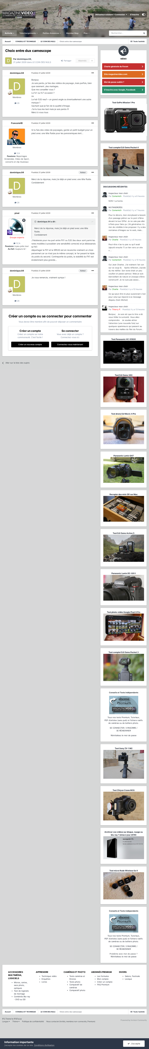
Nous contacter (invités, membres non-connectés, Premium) (70, 1021)
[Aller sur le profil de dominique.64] (8, 60)
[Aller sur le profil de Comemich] (104, 194)
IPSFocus (18, 1019)
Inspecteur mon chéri (118, 193)
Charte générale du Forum (116, 66)
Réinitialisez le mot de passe (123, 735)
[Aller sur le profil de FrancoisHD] (17, 137)
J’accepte (135, 1043)
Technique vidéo (49, 976)
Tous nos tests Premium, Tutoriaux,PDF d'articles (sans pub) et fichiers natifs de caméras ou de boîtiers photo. (123, 720)
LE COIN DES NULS (41, 62)
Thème (15, 1021)
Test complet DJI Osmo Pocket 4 (124, 147)
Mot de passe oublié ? (114, 82)
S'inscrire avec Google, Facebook (119, 90)
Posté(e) (40, 73)
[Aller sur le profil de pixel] (17, 227)
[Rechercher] (144, 33)
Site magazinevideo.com (115, 74)
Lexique (128, 979)
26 (17, 103)
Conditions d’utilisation (44, 1045)
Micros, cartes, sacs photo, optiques (21, 985)
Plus (86, 33)
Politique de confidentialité (33, 1021)
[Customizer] (144, 14)
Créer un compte (104, 982)
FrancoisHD (17, 123)
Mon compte (103, 979)
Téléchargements (27, 33)
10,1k (17, 243)
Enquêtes (46, 979)
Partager (67, 60)
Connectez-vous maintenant (70, 344)
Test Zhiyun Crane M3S (124, 790)
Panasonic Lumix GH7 (123, 455)
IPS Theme (6, 1019)
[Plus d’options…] (93, 73)
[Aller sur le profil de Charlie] (104, 238)
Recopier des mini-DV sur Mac (124, 494)
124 (18, 153)
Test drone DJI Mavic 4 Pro (123, 414)
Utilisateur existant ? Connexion (110, 14)
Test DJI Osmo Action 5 (123, 533)
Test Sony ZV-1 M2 (123, 748)
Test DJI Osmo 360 (123, 375)
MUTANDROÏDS (115, 207)
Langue (5, 1021)
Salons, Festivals (132, 976)
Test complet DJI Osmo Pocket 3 (124, 652)
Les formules (103, 976)
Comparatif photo (77, 990)
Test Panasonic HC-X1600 (123, 339)
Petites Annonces (51, 33)
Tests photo (74, 982)
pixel (17, 213)
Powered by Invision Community (134, 1020)
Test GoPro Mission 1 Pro (123, 102)
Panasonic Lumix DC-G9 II (123, 573)
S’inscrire (134, 14)
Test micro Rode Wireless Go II (123, 870)
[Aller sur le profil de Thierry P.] (104, 307)
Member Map (72, 33)
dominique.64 (17, 73)
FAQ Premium (103, 984)
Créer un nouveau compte (30, 344)
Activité (9, 33)
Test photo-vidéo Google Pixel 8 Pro (123, 612)
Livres (44, 982)
